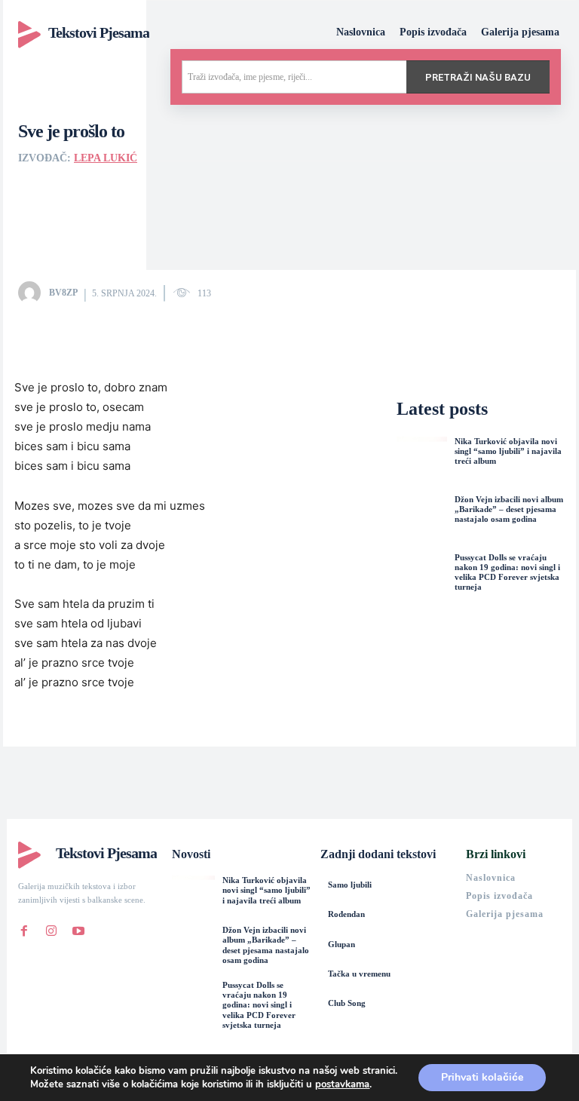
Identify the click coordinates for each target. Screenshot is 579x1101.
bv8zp (63, 292)
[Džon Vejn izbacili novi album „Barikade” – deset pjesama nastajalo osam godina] (422, 520)
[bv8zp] (32, 292)
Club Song (347, 1002)
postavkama (342, 1084)
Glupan (341, 944)
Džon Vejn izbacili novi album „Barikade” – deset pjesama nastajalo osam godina (509, 509)
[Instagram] (51, 928)
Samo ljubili (350, 884)
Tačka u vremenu (359, 973)
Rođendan (346, 914)
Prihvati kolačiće (482, 1077)
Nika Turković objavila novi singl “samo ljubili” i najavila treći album (508, 451)
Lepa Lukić (105, 158)
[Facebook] (24, 928)
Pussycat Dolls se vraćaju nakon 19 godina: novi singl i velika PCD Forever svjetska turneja (507, 572)
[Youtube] (78, 928)
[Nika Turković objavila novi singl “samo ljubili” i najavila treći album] (422, 462)
